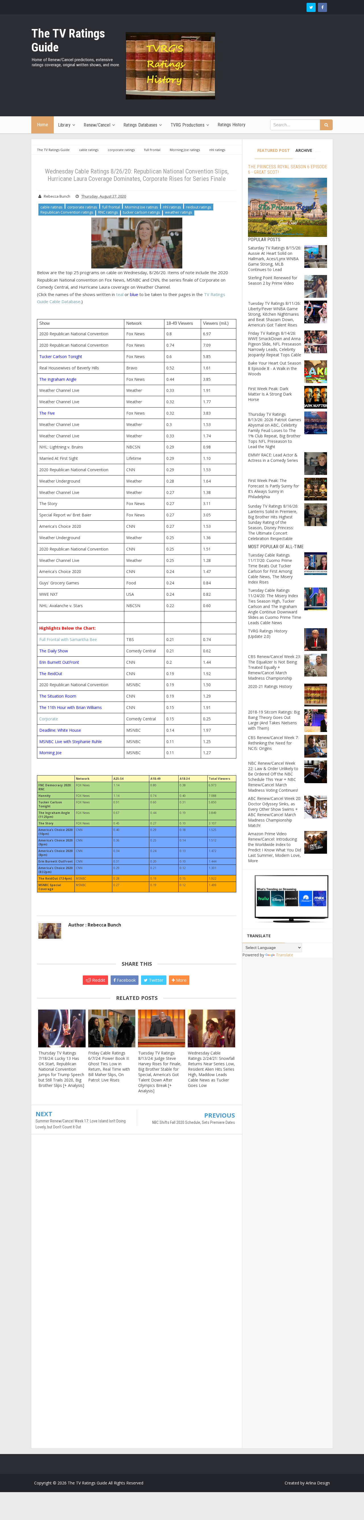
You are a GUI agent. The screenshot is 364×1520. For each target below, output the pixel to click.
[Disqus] (136, 1221)
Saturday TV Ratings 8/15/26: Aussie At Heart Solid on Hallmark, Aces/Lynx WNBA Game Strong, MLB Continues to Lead (274, 258)
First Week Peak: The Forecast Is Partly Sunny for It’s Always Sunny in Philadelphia (273, 488)
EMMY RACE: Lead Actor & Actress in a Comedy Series (273, 457)
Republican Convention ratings (66, 212)
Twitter (156, 980)
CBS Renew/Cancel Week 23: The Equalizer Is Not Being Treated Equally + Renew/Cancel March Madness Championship (274, 667)
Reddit (98, 980)
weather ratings (178, 212)
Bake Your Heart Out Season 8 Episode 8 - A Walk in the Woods (274, 368)
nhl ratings (172, 207)
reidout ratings (198, 207)
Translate (284, 955)
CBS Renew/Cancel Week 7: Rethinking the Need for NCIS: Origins (273, 743)
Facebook (126, 980)
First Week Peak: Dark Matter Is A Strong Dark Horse (270, 394)
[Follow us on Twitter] (311, 7)
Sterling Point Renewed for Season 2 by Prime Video (272, 280)
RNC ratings (108, 212)
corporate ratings (82, 207)
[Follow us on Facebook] (322, 7)
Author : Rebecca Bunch (94, 925)
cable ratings (51, 207)
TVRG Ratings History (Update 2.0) (267, 633)
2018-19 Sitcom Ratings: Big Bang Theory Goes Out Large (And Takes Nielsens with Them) (274, 720)
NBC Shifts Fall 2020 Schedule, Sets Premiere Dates (193, 1122)
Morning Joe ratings (141, 207)
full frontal (111, 207)
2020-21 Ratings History (270, 686)
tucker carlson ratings (141, 212)
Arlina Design (318, 1483)
